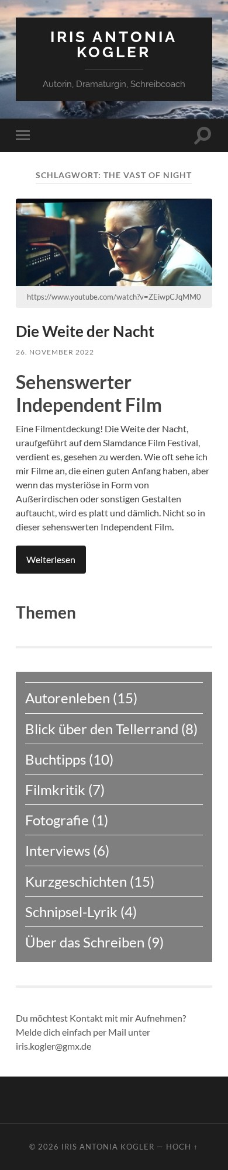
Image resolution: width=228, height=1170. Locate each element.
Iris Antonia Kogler (113, 44)
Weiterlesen (50, 559)
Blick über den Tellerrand (101, 728)
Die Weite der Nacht (85, 331)
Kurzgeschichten (76, 881)
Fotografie (57, 819)
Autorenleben (67, 697)
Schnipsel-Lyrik (71, 911)
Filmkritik (55, 789)
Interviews (57, 850)
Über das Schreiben (84, 941)
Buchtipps (55, 759)
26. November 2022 (55, 352)
